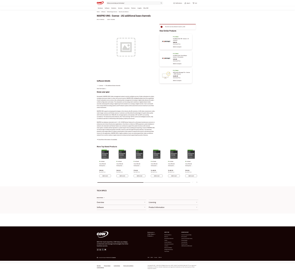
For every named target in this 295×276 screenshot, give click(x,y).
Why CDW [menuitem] (145, 8)
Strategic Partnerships (168, 249)
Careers (165, 240)
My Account (151, 232)
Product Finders (184, 244)
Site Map (99, 265)
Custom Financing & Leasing (186, 238)
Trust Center (166, 251)
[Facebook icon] (98, 249)
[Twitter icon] (103, 249)
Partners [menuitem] (133, 8)
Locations (166, 245)
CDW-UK (160, 257)
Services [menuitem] (120, 8)
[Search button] (161, 3)
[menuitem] (174, 3)
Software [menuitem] (107, 8)
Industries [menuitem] (126, 8)
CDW (148, 257)
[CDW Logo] (100, 3)
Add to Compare (177, 47)
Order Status (151, 234)
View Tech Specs (101, 88)
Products (150, 236)
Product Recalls (184, 240)
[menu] (177, 3)
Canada (155, 257)
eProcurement (184, 236)
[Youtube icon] (105, 249)
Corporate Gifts (184, 242)
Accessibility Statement (168, 238)
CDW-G (151, 257)
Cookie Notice (117, 265)
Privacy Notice (107, 265)
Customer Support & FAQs (186, 234)
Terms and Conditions (128, 265)
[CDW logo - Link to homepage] (100, 3)
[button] (195, 3)
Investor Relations (167, 242)
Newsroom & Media (168, 247)
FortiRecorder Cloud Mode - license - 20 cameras (180, 56)
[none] (100, 8)
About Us (166, 236)
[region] (147, 166)
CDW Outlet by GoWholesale (186, 245)
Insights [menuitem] (140, 8)
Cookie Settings (100, 267)
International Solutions (168, 244)
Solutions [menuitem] (113, 8)
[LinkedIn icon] (100, 249)
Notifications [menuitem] (178, 3)
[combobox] (132, 3)
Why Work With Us (167, 234)
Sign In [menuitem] (188, 3)
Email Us (114, 257)
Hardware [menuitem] (100, 8)
